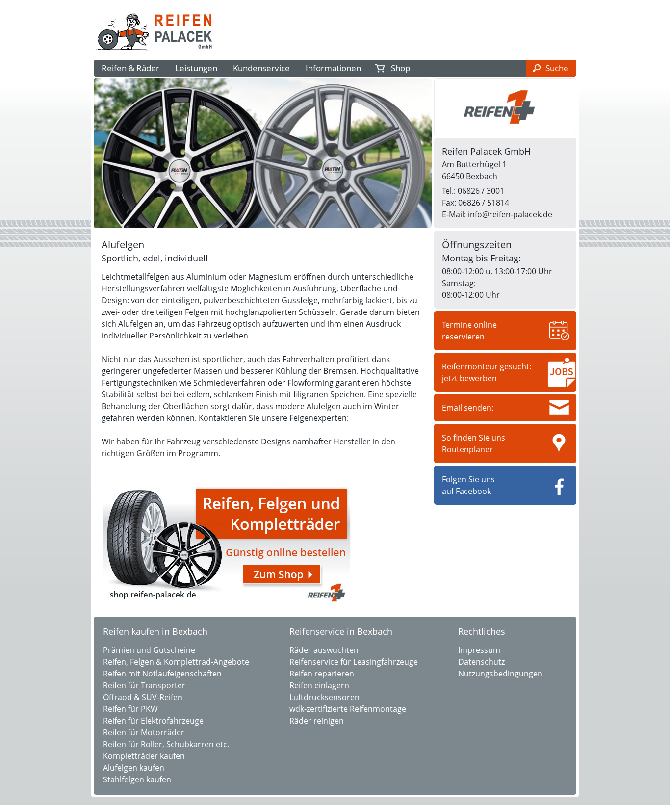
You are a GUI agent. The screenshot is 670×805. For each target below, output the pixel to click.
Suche (556, 68)
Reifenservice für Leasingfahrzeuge (353, 661)
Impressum (479, 650)
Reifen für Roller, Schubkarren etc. (166, 744)
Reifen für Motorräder (143, 732)
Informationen (333, 68)
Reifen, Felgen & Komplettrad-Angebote (176, 661)
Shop (400, 68)
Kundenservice (261, 68)
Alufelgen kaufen (133, 767)
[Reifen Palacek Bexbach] (155, 51)
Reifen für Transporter (144, 685)
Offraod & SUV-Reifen (142, 697)
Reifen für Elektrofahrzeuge (153, 720)
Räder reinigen (316, 720)
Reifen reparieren (321, 673)
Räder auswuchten (324, 650)
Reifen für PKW (130, 708)
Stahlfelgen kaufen (137, 779)
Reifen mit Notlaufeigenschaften (162, 673)
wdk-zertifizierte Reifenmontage (347, 708)
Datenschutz (481, 661)
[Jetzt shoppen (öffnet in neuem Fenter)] (227, 603)
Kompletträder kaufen (144, 756)
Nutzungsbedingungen (500, 673)
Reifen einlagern (319, 685)
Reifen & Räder (130, 68)
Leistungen (196, 68)
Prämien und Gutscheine (149, 650)
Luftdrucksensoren (324, 697)
